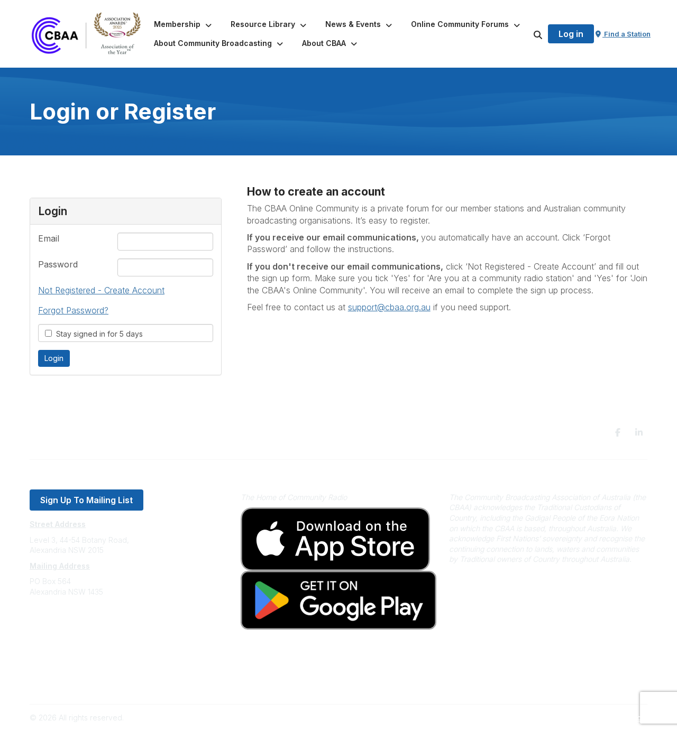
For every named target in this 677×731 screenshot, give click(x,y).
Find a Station (626, 34)
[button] (183, 24)
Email (48, 238)
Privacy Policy (54, 665)
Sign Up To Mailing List (86, 500)
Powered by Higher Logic (602, 717)
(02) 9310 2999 (56, 623)
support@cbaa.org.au (67, 634)
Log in (571, 34)
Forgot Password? (73, 310)
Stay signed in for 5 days (97, 333)
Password (58, 264)
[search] (524, 34)
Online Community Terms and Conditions (100, 681)
